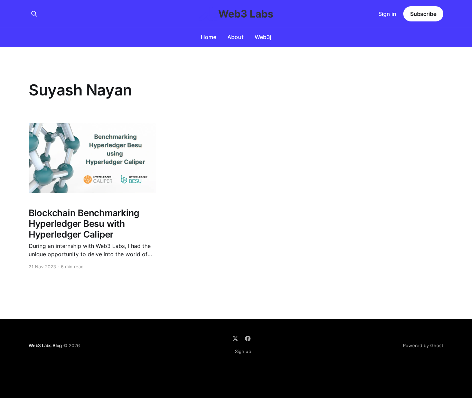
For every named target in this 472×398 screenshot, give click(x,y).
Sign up (243, 351)
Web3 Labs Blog (45, 345)
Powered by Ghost (423, 345)
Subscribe (423, 13)
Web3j (263, 37)
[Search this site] (34, 13)
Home (208, 37)
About (235, 37)
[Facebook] (248, 338)
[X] (235, 338)
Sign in (387, 13)
